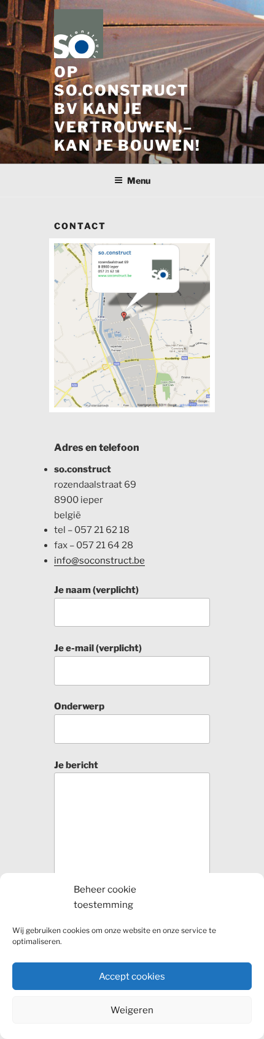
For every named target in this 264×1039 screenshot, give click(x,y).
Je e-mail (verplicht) (98, 648)
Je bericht (76, 765)
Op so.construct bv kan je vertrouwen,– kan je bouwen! (127, 108)
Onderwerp (79, 706)
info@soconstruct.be (99, 560)
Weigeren (132, 1010)
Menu (138, 180)
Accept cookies (132, 976)
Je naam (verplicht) (96, 589)
